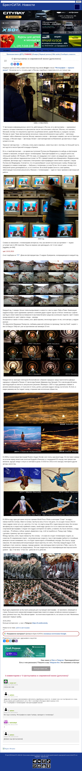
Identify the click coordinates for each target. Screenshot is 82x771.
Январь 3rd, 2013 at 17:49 (11, 696)
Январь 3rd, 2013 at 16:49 (11, 684)
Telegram (60, 660)
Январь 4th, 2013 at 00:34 (11, 712)
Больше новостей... (41, 669)
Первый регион (45, 54)
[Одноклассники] (21, 64)
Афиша (32, 50)
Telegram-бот (55, 662)
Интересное (17, 61)
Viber (53, 660)
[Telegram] (12, 64)
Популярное (25, 50)
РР (18, 255)
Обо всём (56, 54)
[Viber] (15, 64)
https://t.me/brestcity (40, 623)
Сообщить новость (68, 54)
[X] (13, 641)
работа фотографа (23, 628)
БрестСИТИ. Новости (19, 5)
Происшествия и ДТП (15, 54)
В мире (35, 54)
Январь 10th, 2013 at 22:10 (11, 736)
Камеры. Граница (48, 50)
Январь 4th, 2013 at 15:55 (11, 724)
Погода (39, 50)
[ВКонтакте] (18, 64)
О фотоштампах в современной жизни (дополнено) (36, 59)
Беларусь (7, 50)
